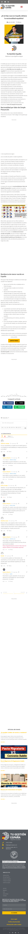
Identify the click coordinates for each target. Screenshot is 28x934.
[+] (20, 427)
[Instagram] (9, 932)
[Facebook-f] (12, 932)
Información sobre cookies (14, 924)
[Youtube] (15, 932)
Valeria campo (13, 459)
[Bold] (2, 427)
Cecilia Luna (12, 538)
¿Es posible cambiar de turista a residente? (14, 732)
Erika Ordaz (12, 505)
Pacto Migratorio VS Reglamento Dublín (12, 761)
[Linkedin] (18, 932)
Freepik (16, 929)
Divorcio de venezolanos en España (11, 789)
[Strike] (7, 427)
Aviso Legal (14, 919)
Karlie (11, 574)
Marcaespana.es (15, 930)
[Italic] (4, 427)
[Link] (16, 427)
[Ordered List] (9, 427)
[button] (21, 6)
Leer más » (3, 742)
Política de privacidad (14, 922)
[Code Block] (15, 427)
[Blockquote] (13, 427)
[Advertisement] (14, 136)
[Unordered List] (11, 427)
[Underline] (6, 427)
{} (18, 427)
